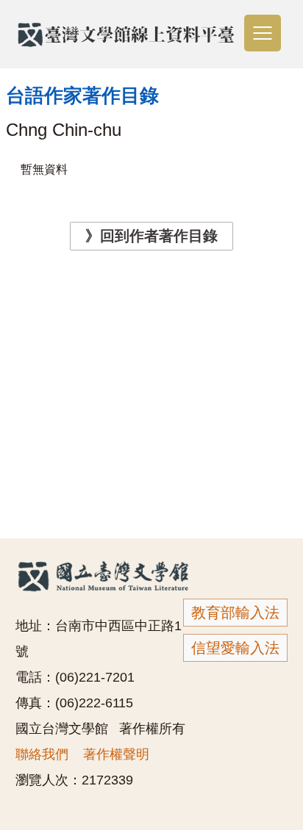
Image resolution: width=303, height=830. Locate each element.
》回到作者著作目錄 (151, 236)
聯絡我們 (41, 754)
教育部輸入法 (235, 613)
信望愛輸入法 (235, 648)
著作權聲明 (116, 754)
